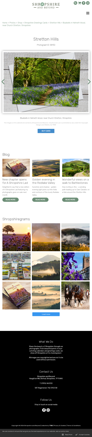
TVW (51, 425)
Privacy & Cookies (60, 425)
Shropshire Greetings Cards (36, 23)
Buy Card (46, 131)
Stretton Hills (55, 23)
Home (4, 23)
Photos (12, 23)
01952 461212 (46, 383)
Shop (20, 23)
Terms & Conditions (74, 425)
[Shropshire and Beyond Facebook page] (83, 3)
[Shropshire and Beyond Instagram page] (88, 3)
